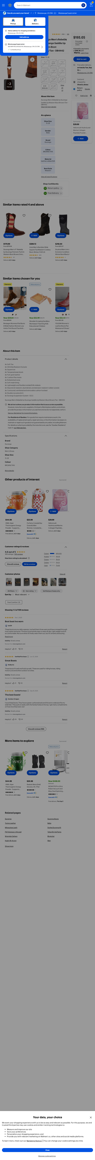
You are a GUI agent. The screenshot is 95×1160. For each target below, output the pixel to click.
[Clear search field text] (80, 5)
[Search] (83, 5)
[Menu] (4, 5)
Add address (24, 37)
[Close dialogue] (91, 1117)
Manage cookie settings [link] (47, 1156)
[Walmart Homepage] (10, 5)
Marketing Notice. (34, 1141)
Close (47, 1150)
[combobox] (50, 5)
